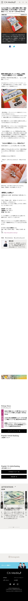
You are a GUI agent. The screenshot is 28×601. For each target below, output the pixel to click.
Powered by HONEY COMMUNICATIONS (14, 591)
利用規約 (5, 577)
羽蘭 (6, 506)
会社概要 (16, 580)
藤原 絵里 (4, 14)
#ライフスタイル (9, 237)
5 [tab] (14, 527)
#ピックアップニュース (19, 237)
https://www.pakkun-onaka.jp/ (10, 232)
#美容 (2, 237)
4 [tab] (13, 527)
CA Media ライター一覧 (14, 471)
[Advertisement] (14, 59)
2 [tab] (10, 527)
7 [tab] (17, 527)
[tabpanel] (14, 508)
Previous (2, 505)
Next (26, 505)
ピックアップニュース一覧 (14, 431)
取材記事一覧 (14, 476)
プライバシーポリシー (18, 577)
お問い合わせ (6, 580)
